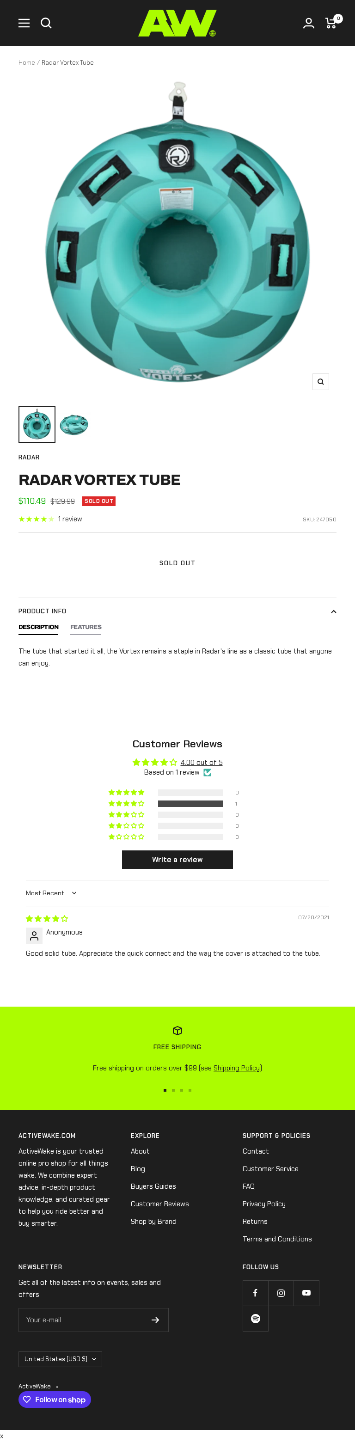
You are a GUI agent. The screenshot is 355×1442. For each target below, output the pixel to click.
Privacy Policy (264, 1204)
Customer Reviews (160, 1204)
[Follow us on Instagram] (281, 1293)
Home (26, 63)
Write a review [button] (177, 859)
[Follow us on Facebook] (255, 1293)
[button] (127, 803)
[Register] (155, 1320)
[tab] (38, 629)
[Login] (308, 23)
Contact (256, 1151)
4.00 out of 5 (202, 762)
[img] (47, 918)
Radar (29, 457)
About (140, 1151)
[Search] (46, 23)
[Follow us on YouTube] (306, 1293)
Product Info (42, 611)
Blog (138, 1168)
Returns (255, 1221)
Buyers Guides (153, 1186)
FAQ (249, 1186)
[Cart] (331, 23)
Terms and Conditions (277, 1239)
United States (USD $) (55, 1359)
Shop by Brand (154, 1221)
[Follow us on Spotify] (255, 1318)
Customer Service (271, 1168)
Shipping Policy (237, 1068)
